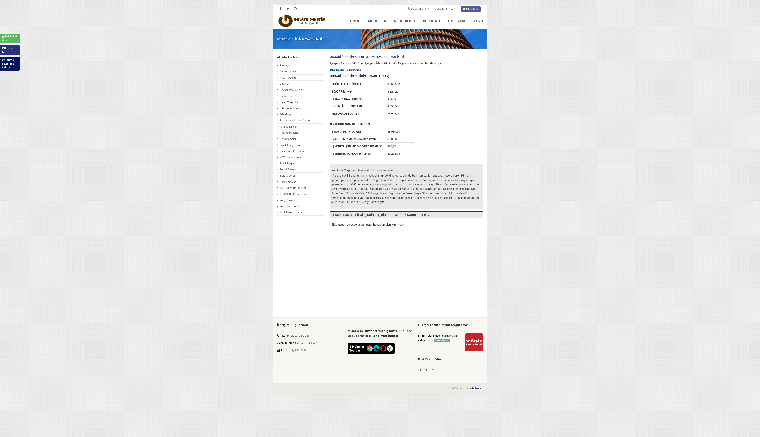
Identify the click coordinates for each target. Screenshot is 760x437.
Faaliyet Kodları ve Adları (295, 120)
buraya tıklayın (442, 340)
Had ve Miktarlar (289, 132)
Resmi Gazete (288, 169)
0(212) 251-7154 (419, 8)
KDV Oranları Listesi (291, 157)
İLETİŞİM (477, 21)
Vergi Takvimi (288, 200)
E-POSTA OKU (457, 21)
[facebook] (280, 9)
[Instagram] (433, 370)
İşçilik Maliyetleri (290, 145)
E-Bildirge (286, 114)
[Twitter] (427, 370)
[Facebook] (421, 370)
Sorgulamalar (288, 182)
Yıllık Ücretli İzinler (291, 212)
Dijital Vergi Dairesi (291, 102)
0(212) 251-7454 (296, 350)
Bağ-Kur (284, 83)
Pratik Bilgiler (288, 163)
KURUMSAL (353, 21)
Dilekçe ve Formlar (291, 108)
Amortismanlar (288, 71)
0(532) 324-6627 (445, 8)
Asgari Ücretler (289, 77)
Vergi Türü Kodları (290, 206)
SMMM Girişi (471, 9)
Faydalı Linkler (288, 126)
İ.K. (385, 21)
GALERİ (372, 21)
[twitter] (288, 9)
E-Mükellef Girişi (9, 38)
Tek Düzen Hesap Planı (293, 188)
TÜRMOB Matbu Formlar (294, 194)
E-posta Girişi (8, 50)
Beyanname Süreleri (292, 90)
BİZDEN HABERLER (404, 21)
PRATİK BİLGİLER (432, 21)
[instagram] (295, 9)
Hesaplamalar (288, 139)
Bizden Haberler (289, 96)
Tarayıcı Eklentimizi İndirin (8, 63)
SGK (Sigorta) (288, 175)
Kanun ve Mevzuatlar (292, 151)
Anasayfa (285, 65)
